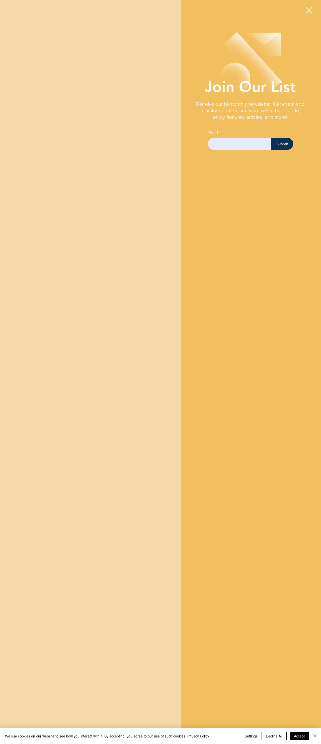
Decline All (274, 735)
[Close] (315, 736)
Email (213, 133)
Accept (299, 735)
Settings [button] (251, 735)
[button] (309, 10)
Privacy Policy (198, 735)
